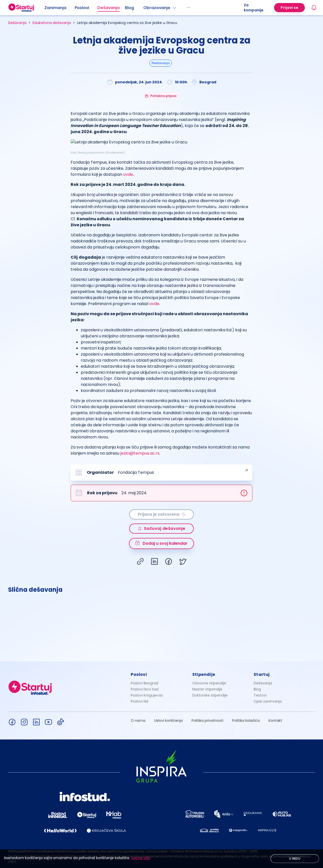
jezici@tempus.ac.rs (139, 453)
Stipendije (203, 674)
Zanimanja (55, 8)
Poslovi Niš (139, 701)
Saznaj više (140, 857)
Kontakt (275, 720)
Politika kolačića (246, 720)
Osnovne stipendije (209, 683)
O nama (138, 720)
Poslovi (82, 8)
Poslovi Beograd (144, 683)
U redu (294, 858)
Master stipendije (207, 689)
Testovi (260, 695)
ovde (128, 174)
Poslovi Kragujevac (147, 695)
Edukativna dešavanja (52, 22)
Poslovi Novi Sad (144, 689)
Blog (129, 8)
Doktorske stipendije (210, 695)
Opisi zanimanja (268, 701)
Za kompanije (253, 8)
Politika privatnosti (207, 720)
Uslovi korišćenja (168, 720)
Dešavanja (17, 22)
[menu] (144, 7)
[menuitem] (59, 8)
